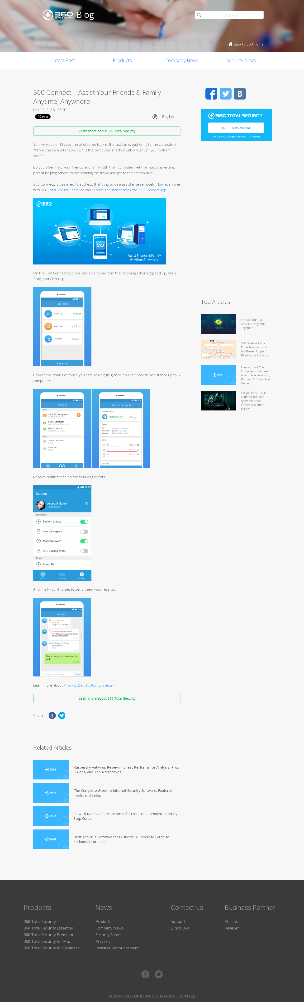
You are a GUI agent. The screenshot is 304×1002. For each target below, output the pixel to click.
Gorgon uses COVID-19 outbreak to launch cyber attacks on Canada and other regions (256, 401)
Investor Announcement (117, 948)
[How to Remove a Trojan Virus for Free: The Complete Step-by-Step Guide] (51, 816)
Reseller (232, 928)
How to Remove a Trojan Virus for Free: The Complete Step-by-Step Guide (126, 816)
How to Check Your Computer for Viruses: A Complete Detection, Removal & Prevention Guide (255, 375)
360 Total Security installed (62, 189)
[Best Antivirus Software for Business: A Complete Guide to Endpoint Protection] (51, 839)
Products (122, 60)
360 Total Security (40, 921)
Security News (241, 60)
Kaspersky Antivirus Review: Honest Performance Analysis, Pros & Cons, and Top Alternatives (126, 769)
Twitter (226, 94)
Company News (181, 60)
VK (240, 94)
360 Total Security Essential (48, 928)
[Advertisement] (236, 222)
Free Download (236, 127)
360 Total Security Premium (48, 934)
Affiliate (231, 921)
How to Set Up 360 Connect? (89, 685)
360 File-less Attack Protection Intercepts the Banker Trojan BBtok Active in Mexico (255, 349)
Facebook (211, 94)
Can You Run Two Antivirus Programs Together (253, 324)
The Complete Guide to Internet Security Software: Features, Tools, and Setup (124, 792)
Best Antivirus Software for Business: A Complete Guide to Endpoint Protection (121, 839)
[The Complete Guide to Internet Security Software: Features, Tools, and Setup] (51, 793)
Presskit (102, 941)
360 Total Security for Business (51, 948)
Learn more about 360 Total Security (107, 131)
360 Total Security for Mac (47, 941)
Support (178, 921)
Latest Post (63, 60)
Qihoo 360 (180, 928)
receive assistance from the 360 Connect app (129, 189)
